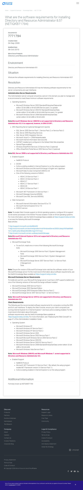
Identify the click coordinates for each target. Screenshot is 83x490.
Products (7, 412)
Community (45, 421)
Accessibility (45, 441)
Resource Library (47, 415)
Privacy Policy (46, 432)
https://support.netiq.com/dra (64, 217)
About (6, 432)
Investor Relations (9, 441)
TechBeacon (8, 424)
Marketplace (8, 421)
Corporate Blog (9, 444)
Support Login (46, 412)
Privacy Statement (10, 460)
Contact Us (7, 438)
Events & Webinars (10, 418)
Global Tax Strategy (48, 447)
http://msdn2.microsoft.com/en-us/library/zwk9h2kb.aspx (29, 233)
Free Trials (45, 418)
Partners (7, 415)
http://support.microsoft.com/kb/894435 (23, 226)
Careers (6, 435)
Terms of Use (46, 435)
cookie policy (12, 485)
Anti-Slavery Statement (49, 444)
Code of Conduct (47, 438)
